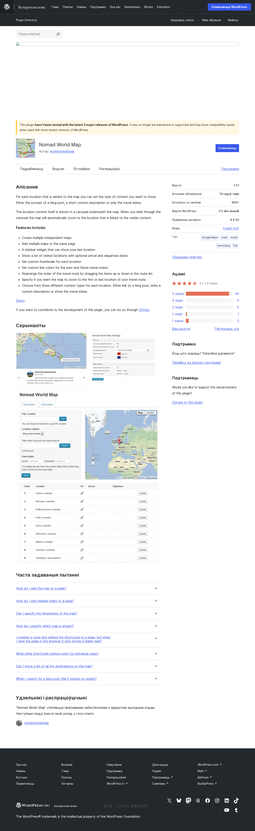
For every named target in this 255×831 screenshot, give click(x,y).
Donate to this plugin (187, 402)
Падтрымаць (162, 777)
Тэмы (65, 771)
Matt (202, 771)
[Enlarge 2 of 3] (156, 338)
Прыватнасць (25, 783)
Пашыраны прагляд (187, 257)
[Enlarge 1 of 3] (81, 338)
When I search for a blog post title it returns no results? (56, 679)
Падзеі (156, 771)
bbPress (205, 777)
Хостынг (21, 777)
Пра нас (21, 764)
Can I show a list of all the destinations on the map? (54, 666)
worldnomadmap (62, 151)
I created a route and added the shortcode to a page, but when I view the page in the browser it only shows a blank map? (63, 639)
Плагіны (66, 777)
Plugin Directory (26, 20)
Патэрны (67, 783)
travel (234, 237)
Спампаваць (227, 148)
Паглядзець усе (227, 329)
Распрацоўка (109, 169)
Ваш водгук (181, 329)
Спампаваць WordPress (229, 7)
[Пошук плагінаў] (58, 34)
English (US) (231, 228)
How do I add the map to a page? (41, 588)
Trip (235, 245)
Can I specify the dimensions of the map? (46, 613)
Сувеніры (160, 783)
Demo (20, 301)
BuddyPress (207, 783)
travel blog (223, 245)
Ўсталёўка (82, 169)
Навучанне (114, 764)
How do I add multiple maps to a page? (45, 601)
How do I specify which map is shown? (45, 626)
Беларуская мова (65, 806)
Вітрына (66, 764)
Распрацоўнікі (116, 777)
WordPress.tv (117, 783)
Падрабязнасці (31, 169)
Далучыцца (160, 764)
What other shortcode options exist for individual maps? (57, 654)
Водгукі (58, 169)
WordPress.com (210, 764)
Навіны (20, 771)
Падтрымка (230, 169)
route (224, 237)
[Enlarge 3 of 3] (156, 395)
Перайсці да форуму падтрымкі (196, 363)
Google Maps (210, 237)
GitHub (144, 310)
